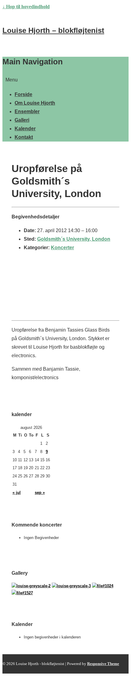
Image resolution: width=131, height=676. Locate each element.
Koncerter (62, 247)
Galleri (22, 120)
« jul (16, 492)
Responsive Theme (103, 663)
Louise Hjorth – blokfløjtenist (53, 30)
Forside (23, 94)
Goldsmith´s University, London (73, 239)
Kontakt (24, 137)
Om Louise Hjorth (35, 103)
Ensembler (27, 111)
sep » (40, 492)
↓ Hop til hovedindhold (26, 6)
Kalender (25, 128)
